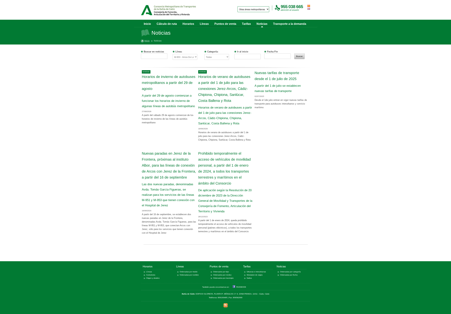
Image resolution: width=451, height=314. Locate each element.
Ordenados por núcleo (222, 275)
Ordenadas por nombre (189, 275)
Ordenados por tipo (221, 272)
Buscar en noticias (154, 51)
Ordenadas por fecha (289, 275)
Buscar (299, 56)
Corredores (150, 275)
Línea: (178, 51)
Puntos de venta (225, 23)
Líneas (204, 23)
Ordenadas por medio (188, 272)
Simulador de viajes (254, 275)
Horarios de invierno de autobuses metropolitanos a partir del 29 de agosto (168, 83)
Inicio (147, 23)
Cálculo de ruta (167, 23)
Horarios (188, 23)
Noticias (262, 23)
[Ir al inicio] (168, 11)
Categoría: (212, 51)
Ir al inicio (242, 51)
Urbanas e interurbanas (256, 272)
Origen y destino (153, 278)
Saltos (249, 278)
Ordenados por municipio (223, 278)
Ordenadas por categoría (290, 272)
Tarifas (246, 23)
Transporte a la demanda (289, 23)
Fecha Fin (272, 51)
